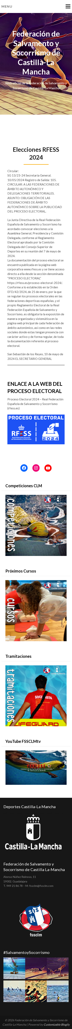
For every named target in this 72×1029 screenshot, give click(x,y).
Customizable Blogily (57, 1024)
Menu (6, 6)
